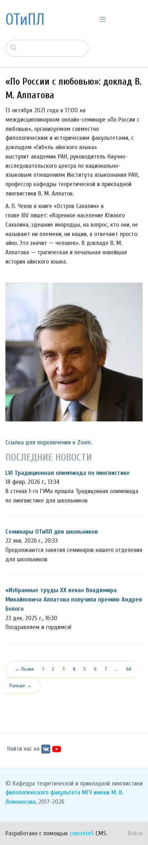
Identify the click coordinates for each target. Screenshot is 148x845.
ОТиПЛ (25, 19)
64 (128, 669)
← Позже (24, 669)
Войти (135, 833)
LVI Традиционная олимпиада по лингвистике (67, 473)
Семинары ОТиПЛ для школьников (51, 531)
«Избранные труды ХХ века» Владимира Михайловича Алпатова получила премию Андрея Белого (73, 599)
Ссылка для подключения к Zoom (48, 442)
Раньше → (20, 686)
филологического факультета (42, 792)
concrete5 (82, 833)
